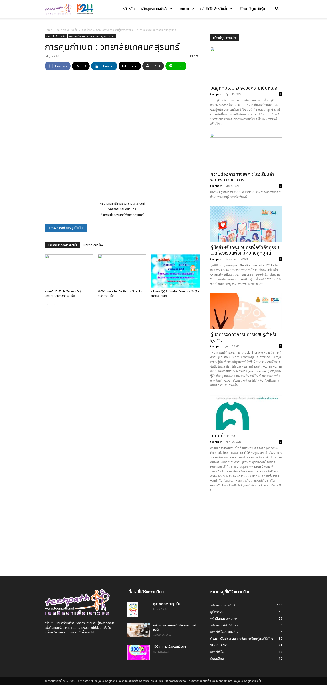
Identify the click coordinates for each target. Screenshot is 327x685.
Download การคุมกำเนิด (66, 228)
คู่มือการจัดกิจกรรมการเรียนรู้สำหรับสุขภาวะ (244, 337)
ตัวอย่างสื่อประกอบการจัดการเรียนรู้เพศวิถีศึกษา (107, 30)
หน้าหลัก (129, 9)
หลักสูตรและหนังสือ (154, 9)
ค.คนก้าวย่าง (222, 435)
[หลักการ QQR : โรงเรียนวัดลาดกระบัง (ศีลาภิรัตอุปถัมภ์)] (175, 271)
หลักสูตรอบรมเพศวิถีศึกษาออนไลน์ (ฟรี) (174, 627)
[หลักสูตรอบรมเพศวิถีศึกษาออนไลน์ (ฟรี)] (138, 630)
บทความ (184, 9)
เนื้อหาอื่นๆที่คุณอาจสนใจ (62, 245)
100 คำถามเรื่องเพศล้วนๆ (169, 646)
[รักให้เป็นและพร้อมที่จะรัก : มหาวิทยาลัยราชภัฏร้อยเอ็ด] (122, 271)
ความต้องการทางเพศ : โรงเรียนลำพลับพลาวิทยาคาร (242, 177)
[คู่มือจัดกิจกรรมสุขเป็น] (132, 609)
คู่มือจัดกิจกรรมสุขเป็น (166, 604)
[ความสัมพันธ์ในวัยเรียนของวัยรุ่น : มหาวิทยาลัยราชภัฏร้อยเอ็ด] (69, 271)
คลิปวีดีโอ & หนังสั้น (214, 9)
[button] (277, 9)
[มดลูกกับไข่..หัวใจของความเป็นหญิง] (246, 64)
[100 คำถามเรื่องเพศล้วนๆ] (138, 652)
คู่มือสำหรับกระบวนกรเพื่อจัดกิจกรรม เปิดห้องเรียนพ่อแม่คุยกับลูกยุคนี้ (244, 250)
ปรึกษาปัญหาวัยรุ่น (251, 9)
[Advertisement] (246, 531)
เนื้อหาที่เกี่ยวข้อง (93, 245)
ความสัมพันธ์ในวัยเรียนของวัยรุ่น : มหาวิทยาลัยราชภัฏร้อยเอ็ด (64, 293)
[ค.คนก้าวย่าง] (246, 412)
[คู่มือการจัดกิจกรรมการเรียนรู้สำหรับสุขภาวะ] (246, 311)
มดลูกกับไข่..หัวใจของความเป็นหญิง (243, 88)
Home (48, 30)
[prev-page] (47, 304)
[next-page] (54, 304)
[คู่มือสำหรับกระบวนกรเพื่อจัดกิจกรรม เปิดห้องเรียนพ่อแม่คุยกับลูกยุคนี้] (246, 224)
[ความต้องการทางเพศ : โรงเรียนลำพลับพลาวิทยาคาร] (246, 151)
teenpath (216, 94)
